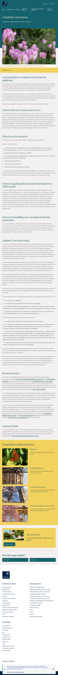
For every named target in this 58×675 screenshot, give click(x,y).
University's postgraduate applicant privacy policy (29, 379)
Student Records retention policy (43, 381)
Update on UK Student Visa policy (15, 672)
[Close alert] (52, 669)
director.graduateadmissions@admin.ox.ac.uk (25, 436)
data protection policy (39, 389)
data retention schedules (26, 415)
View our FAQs (8, 544)
